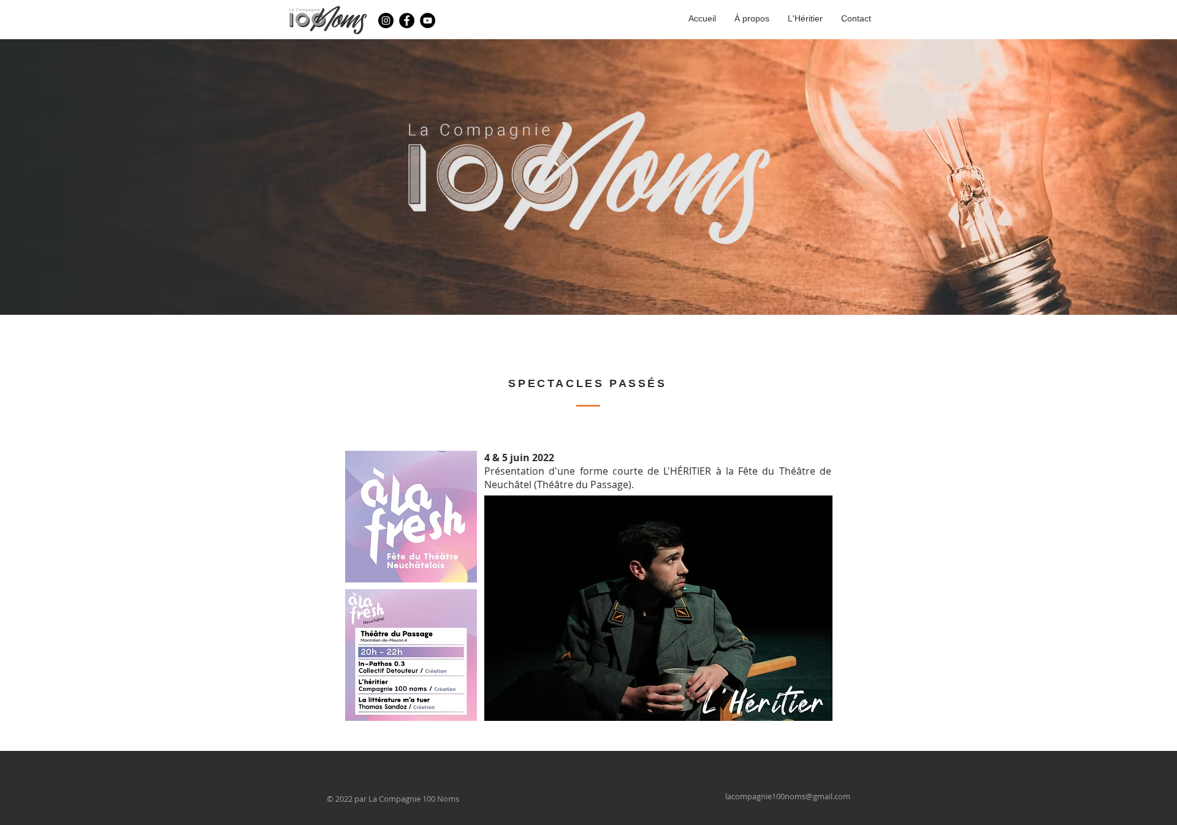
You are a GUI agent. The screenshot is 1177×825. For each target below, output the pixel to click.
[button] (672, 608)
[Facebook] (406, 20)
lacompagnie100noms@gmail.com (787, 796)
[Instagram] (386, 20)
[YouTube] (427, 20)
